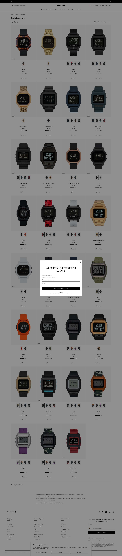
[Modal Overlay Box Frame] (61, 278)
